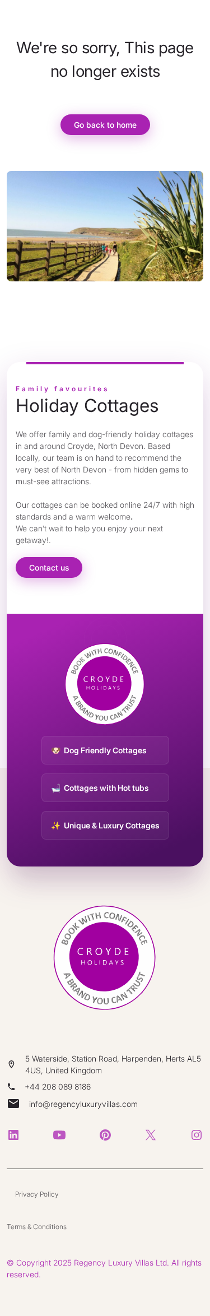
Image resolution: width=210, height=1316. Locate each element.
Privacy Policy (37, 1194)
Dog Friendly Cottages (105, 750)
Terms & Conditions (37, 1226)
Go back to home (105, 124)
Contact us (49, 567)
